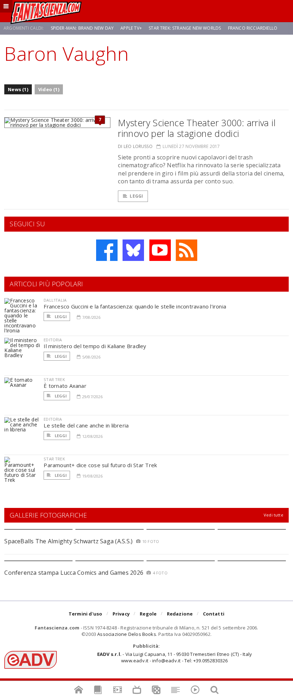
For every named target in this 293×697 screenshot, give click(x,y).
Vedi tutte (273, 515)
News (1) (18, 89)
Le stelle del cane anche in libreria (86, 425)
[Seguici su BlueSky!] (133, 250)
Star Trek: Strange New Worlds (185, 28)
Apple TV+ (131, 28)
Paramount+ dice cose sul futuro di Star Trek (100, 465)
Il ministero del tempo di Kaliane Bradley (95, 346)
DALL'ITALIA (55, 300)
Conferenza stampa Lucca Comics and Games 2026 (73, 573)
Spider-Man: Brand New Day (82, 28)
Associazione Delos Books (126, 634)
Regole (148, 614)
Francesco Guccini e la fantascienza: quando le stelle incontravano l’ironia (135, 306)
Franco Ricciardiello (253, 28)
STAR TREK (54, 379)
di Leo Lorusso (135, 146)
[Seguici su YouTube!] (160, 250)
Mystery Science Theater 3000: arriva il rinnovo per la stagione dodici (196, 128)
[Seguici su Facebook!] (107, 250)
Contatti (214, 614)
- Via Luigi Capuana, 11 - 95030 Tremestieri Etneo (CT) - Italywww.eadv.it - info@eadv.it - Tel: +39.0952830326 (174, 657)
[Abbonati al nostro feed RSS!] (186, 250)
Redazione (180, 614)
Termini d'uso (86, 614)
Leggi (136, 196)
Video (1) (48, 89)
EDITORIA (53, 340)
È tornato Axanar (65, 385)
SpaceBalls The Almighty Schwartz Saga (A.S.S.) (68, 541)
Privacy (121, 614)
